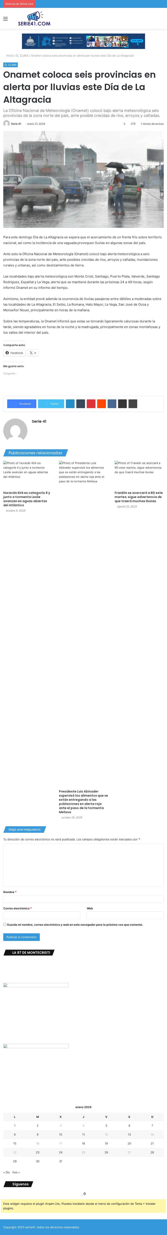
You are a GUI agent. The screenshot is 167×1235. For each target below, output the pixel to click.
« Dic (6, 1172)
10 (60, 1134)
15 (14, 1143)
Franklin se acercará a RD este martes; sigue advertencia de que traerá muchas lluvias (139, 497)
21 (152, 1143)
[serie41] (34, 18)
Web (90, 908)
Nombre (10, 892)
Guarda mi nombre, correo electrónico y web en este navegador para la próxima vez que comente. (75, 924)
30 (37, 1161)
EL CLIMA (22, 55)
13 (129, 1134)
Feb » (16, 1172)
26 (106, 1152)
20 (129, 1143)
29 (15, 1161)
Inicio (9, 55)
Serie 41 (16, 123)
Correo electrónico (17, 908)
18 (83, 1143)
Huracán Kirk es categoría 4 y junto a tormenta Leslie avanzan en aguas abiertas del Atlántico (26, 499)
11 (83, 1134)
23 (37, 1152)
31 (60, 1161)
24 (60, 1152)
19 (106, 1143)
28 (152, 1152)
